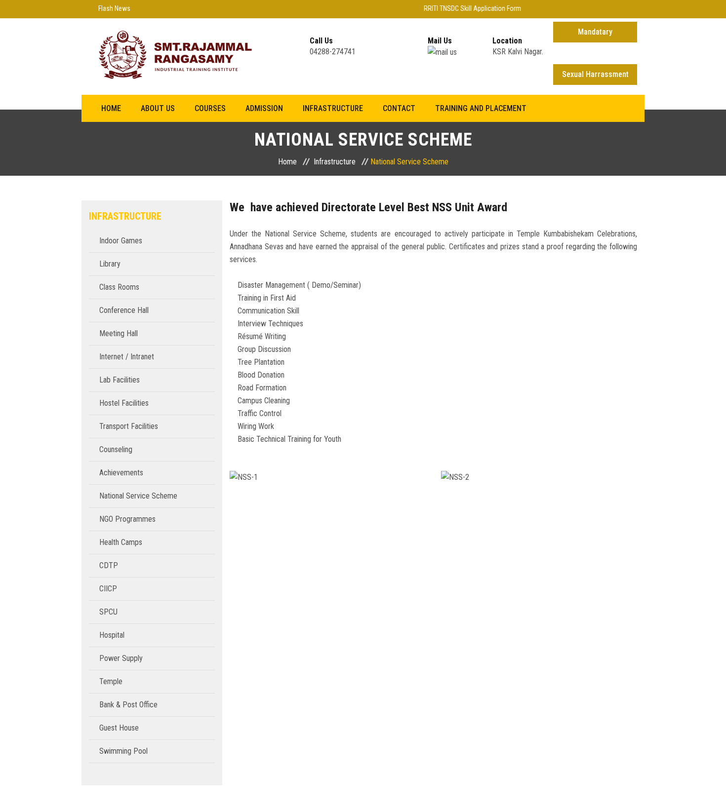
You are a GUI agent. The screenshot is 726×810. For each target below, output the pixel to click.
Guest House (119, 728)
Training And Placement (480, 108)
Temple (110, 681)
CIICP (108, 588)
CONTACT (399, 108)
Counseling (115, 449)
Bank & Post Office (128, 704)
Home (111, 108)
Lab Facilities (119, 380)
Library (110, 264)
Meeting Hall (118, 333)
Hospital (111, 635)
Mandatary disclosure (595, 34)
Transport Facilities (128, 426)
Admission (264, 108)
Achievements (121, 472)
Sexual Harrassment (595, 74)
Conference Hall (124, 310)
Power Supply (121, 658)
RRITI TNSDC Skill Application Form (466, 8)
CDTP (108, 565)
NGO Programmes (127, 519)
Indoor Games (120, 240)
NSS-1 (328, 467)
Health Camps (120, 542)
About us (158, 108)
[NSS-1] (328, 502)
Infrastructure (333, 108)
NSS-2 (538, 467)
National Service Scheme (138, 496)
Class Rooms (119, 287)
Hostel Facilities (124, 403)
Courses (210, 108)
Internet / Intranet (126, 356)
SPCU (108, 612)
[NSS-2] (538, 502)
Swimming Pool (123, 751)
